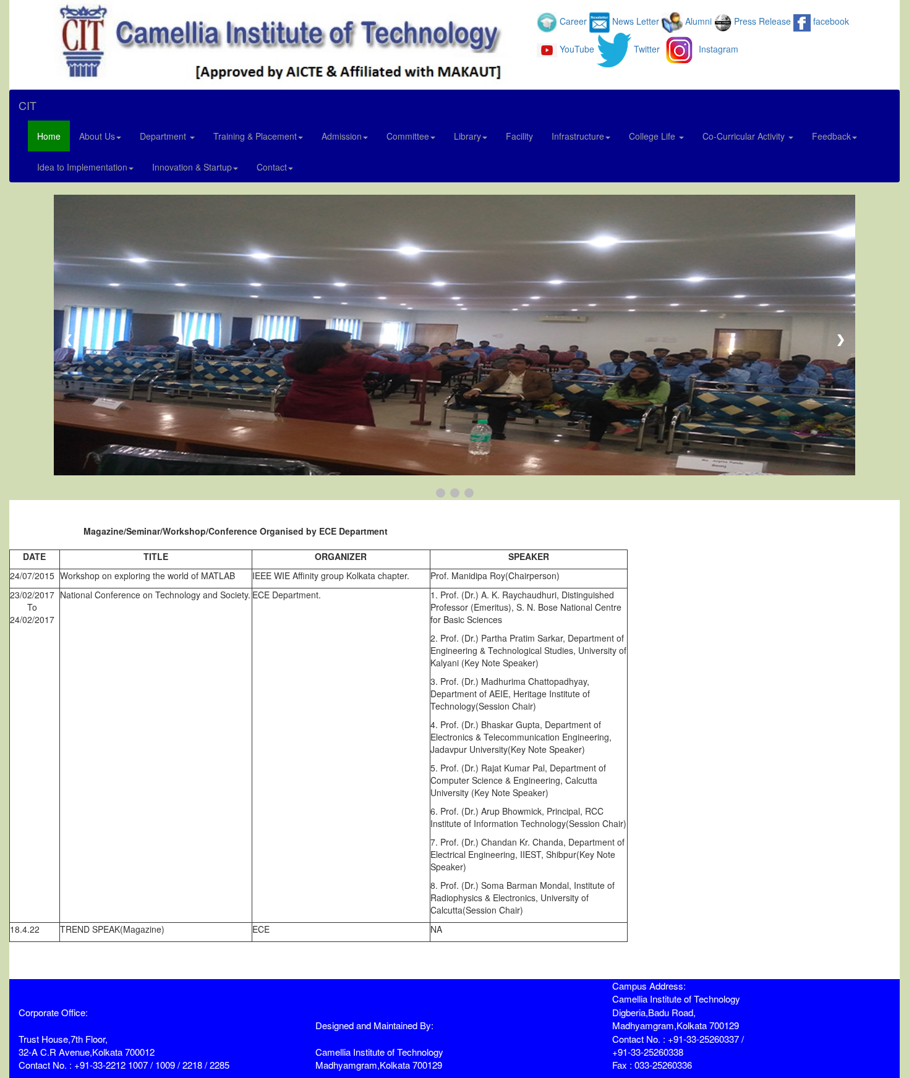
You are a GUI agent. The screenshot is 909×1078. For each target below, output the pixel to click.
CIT (27, 105)
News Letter (635, 21)
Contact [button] (272, 167)
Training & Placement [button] (255, 136)
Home (49, 136)
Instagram (718, 49)
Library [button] (467, 136)
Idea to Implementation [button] (82, 167)
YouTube (577, 49)
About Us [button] (97, 136)
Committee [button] (407, 136)
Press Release (762, 21)
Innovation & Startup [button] (192, 167)
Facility (519, 136)
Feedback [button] (831, 136)
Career (573, 21)
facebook (831, 21)
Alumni (698, 21)
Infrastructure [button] (578, 136)
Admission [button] (342, 136)
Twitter (647, 49)
